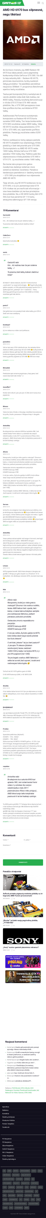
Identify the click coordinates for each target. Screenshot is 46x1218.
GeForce (20, 1187)
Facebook (5, 1127)
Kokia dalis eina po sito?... (26, 1063)
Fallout (16, 1183)
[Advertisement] (23, 1015)
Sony (5, 1207)
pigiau (27, 1199)
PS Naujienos (6, 1142)
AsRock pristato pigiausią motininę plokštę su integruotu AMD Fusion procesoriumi (23, 895)
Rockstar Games (20, 1203)
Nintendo (28, 1195)
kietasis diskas (8, 1191)
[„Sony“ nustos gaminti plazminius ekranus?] (23, 936)
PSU (32, 1199)
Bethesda (7, 1175)
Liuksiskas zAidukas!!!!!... (23, 1081)
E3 (33, 1179)
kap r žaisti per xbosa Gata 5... (24, 1073)
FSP (5, 1187)
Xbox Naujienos (7, 1145)
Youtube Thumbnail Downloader (25, 1090)
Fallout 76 (25, 1183)
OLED (5, 1199)
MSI (5, 1195)
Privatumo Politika (8, 1120)
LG (36, 1191)
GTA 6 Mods (25, 1088)
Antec (16, 1171)
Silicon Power (33, 1203)
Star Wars (18, 1207)
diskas (27, 1179)
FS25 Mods (16, 1088)
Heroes (33, 1187)
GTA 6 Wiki (28, 1093)
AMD (9, 1171)
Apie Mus (5, 1107)
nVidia (36, 1195)
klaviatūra (29, 1191)
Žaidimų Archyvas (8, 1117)
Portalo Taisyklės (8, 1124)
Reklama (5, 1110)
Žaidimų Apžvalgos (9, 1159)
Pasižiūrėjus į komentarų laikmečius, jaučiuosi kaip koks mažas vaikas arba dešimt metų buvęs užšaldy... (22, 1068)
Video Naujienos (8, 1156)
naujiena (12, 1195)
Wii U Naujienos (7, 1152)
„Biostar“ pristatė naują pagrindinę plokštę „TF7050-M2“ (20, 922)
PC (21, 1199)
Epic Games (7, 1183)
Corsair (19, 1179)
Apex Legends (25, 1171)
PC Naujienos (6, 1139)
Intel (40, 1187)
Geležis (33, 64)
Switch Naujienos (8, 1149)
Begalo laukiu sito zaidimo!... (30, 1060)
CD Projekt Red (9, 1179)
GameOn (11, 1187)
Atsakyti (6, 227)
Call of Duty (26, 1175)
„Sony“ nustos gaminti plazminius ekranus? (21, 947)
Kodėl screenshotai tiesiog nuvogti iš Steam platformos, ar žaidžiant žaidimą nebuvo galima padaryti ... (23, 1054)
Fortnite (35, 1183)
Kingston (19, 1191)
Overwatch (13, 1199)
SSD (11, 1207)
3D (4, 1171)
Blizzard (16, 1175)
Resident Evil (8, 1203)
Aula (40, 1171)
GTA (26, 1187)
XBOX (26, 1207)
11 (14, 898)
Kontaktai (5, 1113)
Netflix (20, 1195)
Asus (34, 1171)
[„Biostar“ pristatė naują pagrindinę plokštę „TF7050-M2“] (23, 909)
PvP (38, 1199)
